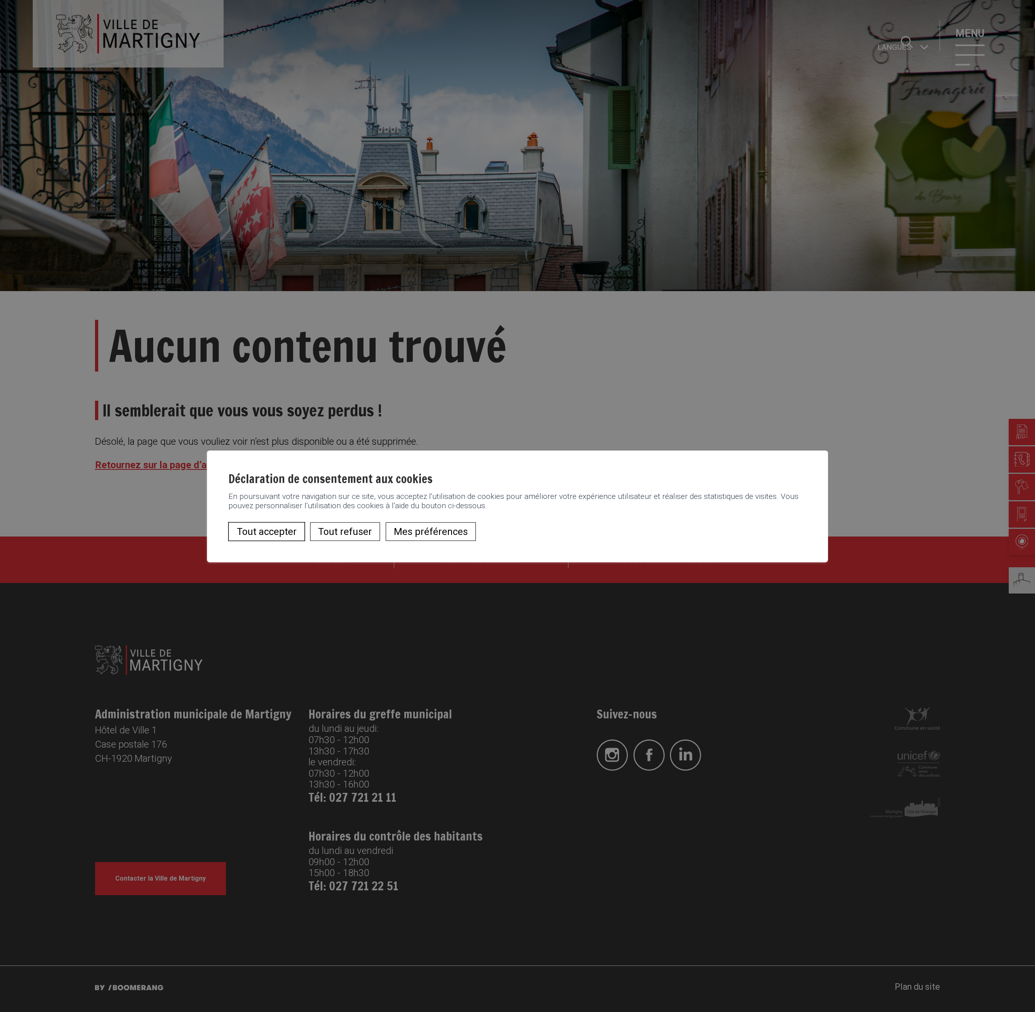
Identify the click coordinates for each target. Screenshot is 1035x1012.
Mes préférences (431, 531)
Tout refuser (345, 531)
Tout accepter (267, 531)
